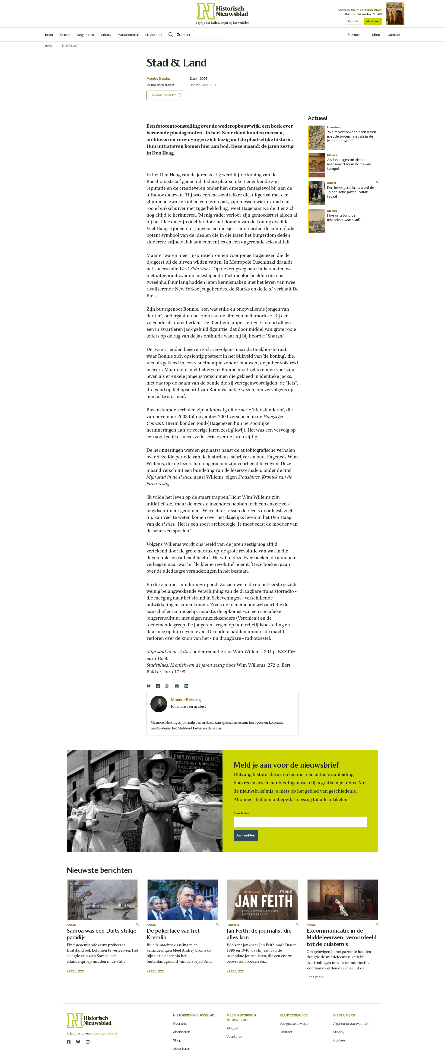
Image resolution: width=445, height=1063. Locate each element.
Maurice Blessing (158, 78)
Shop (376, 34)
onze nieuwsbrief (104, 1033)
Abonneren (373, 21)
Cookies (339, 1040)
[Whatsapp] (167, 686)
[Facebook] (158, 686)
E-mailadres (241, 813)
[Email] (177, 686)
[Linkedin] (186, 686)
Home (48, 45)
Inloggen (232, 1028)
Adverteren (181, 1048)
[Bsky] (78, 1042)
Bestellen (354, 21)
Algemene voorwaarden (351, 1023)
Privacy (338, 1032)
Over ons (180, 1023)
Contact (394, 34)
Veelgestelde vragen (295, 1023)
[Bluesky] (148, 686)
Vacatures (234, 1036)
